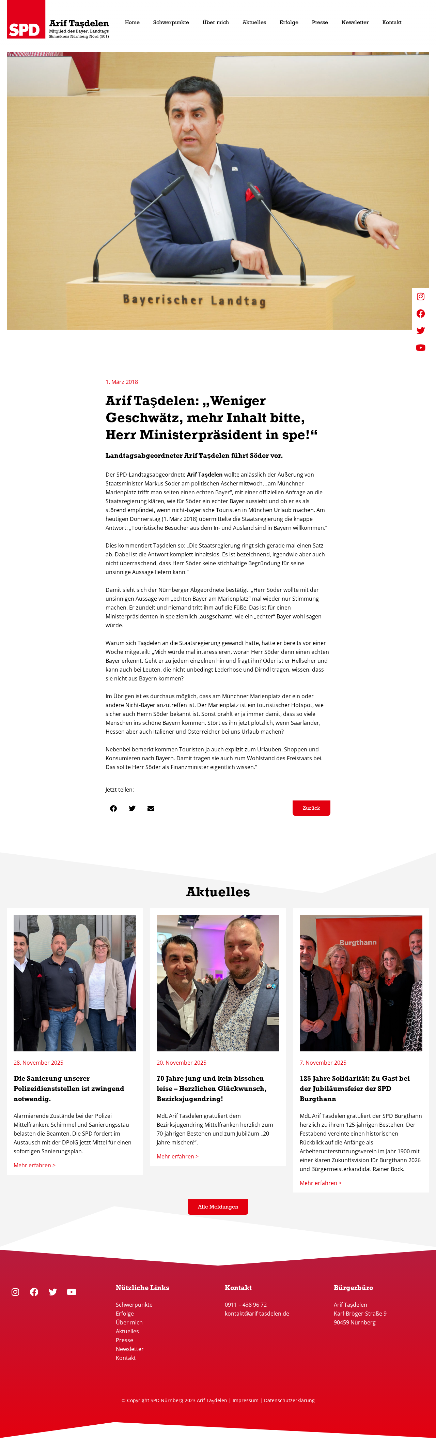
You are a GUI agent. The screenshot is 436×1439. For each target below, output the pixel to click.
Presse (124, 1340)
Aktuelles (127, 1331)
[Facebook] (34, 1291)
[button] (113, 808)
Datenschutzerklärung (289, 1400)
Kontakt (126, 1358)
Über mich (129, 1322)
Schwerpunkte (135, 1304)
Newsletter (130, 1349)
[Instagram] (15, 1291)
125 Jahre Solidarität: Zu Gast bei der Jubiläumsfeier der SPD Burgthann (355, 1089)
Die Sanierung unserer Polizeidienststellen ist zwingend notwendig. (69, 1089)
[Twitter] (52, 1291)
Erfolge (125, 1313)
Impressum (246, 1400)
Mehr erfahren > (35, 1165)
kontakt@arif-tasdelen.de (257, 1313)
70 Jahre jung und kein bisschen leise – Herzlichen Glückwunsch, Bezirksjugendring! (212, 1089)
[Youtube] (71, 1291)
